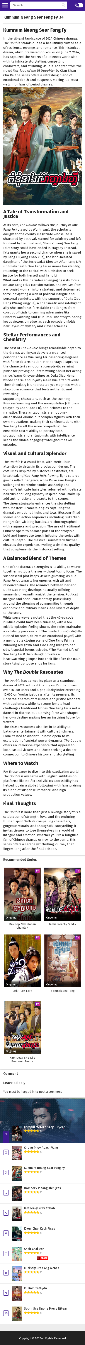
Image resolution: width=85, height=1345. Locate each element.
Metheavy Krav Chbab (39, 1208)
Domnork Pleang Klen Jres (42, 1188)
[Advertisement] (42, 1302)
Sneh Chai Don (34, 1249)
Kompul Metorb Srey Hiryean (44, 1127)
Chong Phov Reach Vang (41, 1148)
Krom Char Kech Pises (39, 1228)
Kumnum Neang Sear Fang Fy (44, 1168)
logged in (27, 1092)
